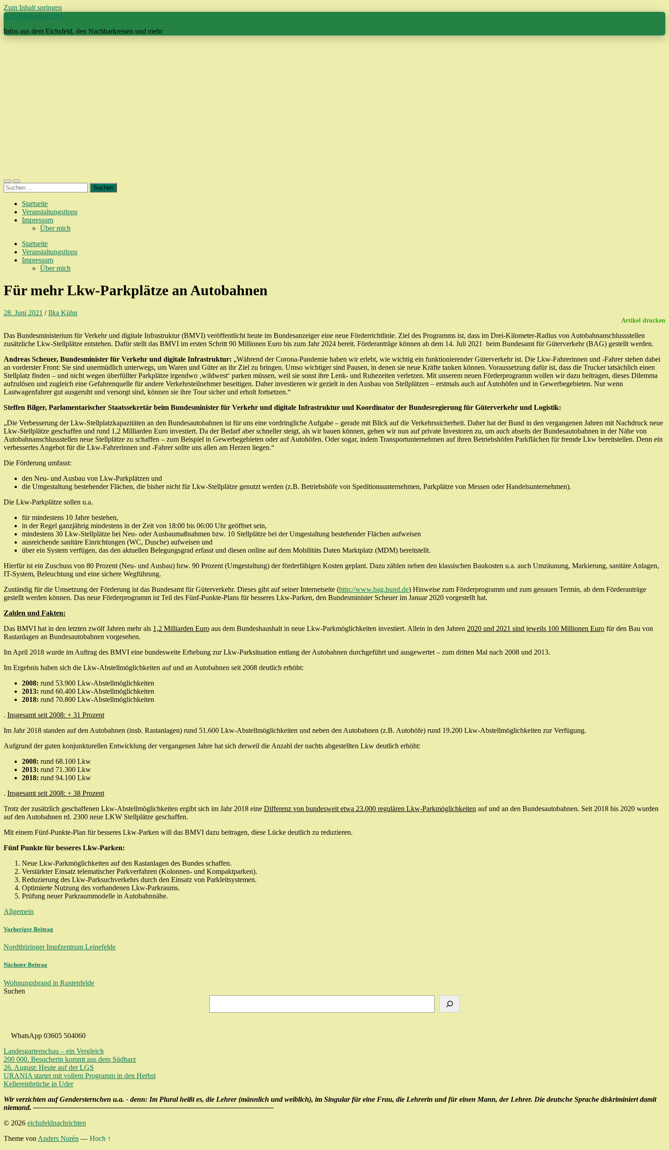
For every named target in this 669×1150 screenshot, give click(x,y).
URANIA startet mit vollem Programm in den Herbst (80, 1075)
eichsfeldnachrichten (33, 16)
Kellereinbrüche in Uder (38, 1084)
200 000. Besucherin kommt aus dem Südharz (70, 1059)
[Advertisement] (334, 106)
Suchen (14, 991)
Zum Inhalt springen (33, 7)
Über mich (55, 228)
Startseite (35, 203)
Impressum (37, 220)
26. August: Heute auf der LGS (49, 1067)
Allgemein (19, 911)
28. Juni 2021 (23, 313)
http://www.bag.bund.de (374, 589)
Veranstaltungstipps (49, 212)
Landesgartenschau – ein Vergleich (54, 1051)
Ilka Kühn (62, 313)
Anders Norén (58, 1138)
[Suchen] (449, 1004)
